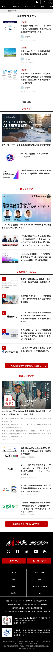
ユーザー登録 (39, 561)
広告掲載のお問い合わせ (31, 604)
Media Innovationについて (23, 601)
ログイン (14, 561)
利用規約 (44, 604)
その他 (13, 593)
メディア (15, 6)
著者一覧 (9, 601)
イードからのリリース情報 (41, 611)
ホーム (4, 7)
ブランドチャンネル (39, 586)
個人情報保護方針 (37, 608)
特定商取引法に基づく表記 (14, 611)
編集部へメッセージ (14, 604)
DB (40, 593)
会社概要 (27, 611)
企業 (39, 579)
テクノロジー (30, 6)
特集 (13, 586)
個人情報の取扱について (20, 608)
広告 (42, 6)
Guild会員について (40, 601)
